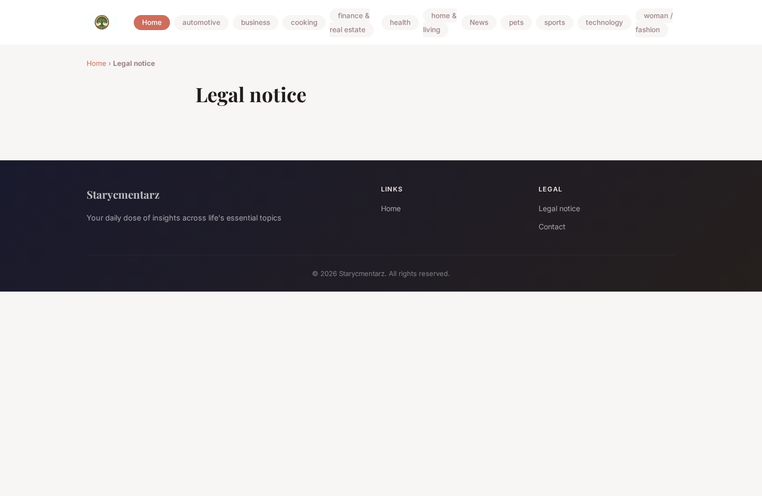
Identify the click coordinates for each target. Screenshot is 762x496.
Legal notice (559, 208)
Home (152, 23)
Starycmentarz (123, 194)
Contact (552, 226)
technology (604, 23)
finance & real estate (350, 22)
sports (554, 23)
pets (516, 23)
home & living (440, 22)
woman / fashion (654, 22)
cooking (304, 23)
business (255, 23)
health (400, 23)
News (479, 23)
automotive (201, 23)
